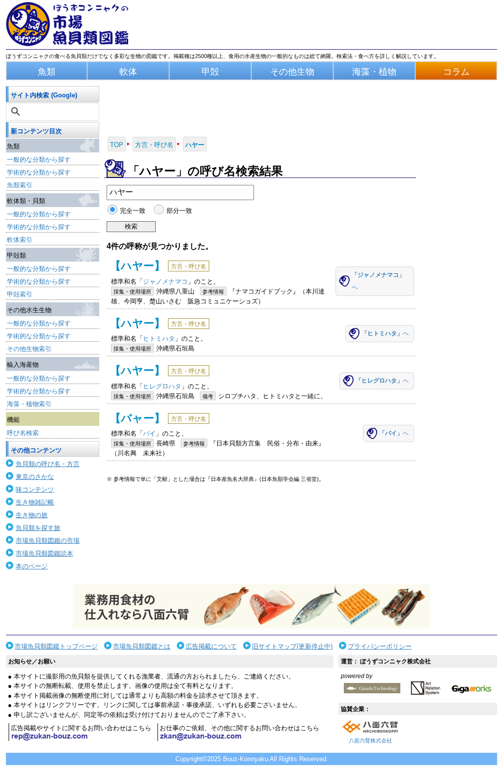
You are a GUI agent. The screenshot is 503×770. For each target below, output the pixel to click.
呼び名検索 (23, 433)
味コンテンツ (35, 489)
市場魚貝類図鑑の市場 (48, 540)
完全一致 (132, 210)
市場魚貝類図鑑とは (141, 646)
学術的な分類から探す (39, 172)
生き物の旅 (32, 515)
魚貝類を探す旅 (38, 528)
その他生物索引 (29, 349)
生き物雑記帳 (35, 502)
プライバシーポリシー (380, 646)
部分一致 (179, 210)
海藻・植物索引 (29, 404)
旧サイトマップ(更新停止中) (292, 646)
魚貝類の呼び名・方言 (48, 464)
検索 (131, 226)
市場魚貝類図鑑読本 (44, 553)
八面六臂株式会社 (370, 740)
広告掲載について (211, 646)
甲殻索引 (19, 294)
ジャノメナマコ (165, 281)
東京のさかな (35, 476)
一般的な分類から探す (39, 159)
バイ (149, 433)
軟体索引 (19, 239)
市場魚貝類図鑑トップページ (56, 646)
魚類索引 (19, 185)
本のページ (32, 566)
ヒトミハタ (159, 338)
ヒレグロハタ (162, 386)
